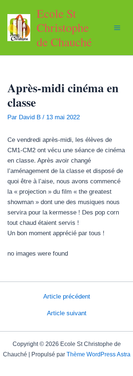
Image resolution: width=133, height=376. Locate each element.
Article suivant (66, 313)
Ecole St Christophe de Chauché (64, 27)
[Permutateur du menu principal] (117, 27)
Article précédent (66, 296)
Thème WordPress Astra (98, 354)
